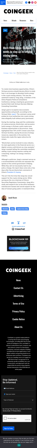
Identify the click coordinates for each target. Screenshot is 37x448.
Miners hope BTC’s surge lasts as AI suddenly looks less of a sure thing (15, 2)
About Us (18, 327)
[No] (35, 442)
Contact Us (18, 288)
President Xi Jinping (14, 172)
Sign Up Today (8, 428)
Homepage (5, 73)
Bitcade (14, 20)
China (12, 209)
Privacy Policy (18, 311)
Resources (23, 20)
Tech (5, 30)
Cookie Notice (18, 319)
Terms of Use (18, 303)
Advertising (19, 295)
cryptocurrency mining (22, 209)
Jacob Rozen (8, 59)
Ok (19, 445)
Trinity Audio (19, 82)
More (31, 20)
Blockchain (5, 209)
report (14, 114)
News (5, 20)
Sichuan (4, 213)
